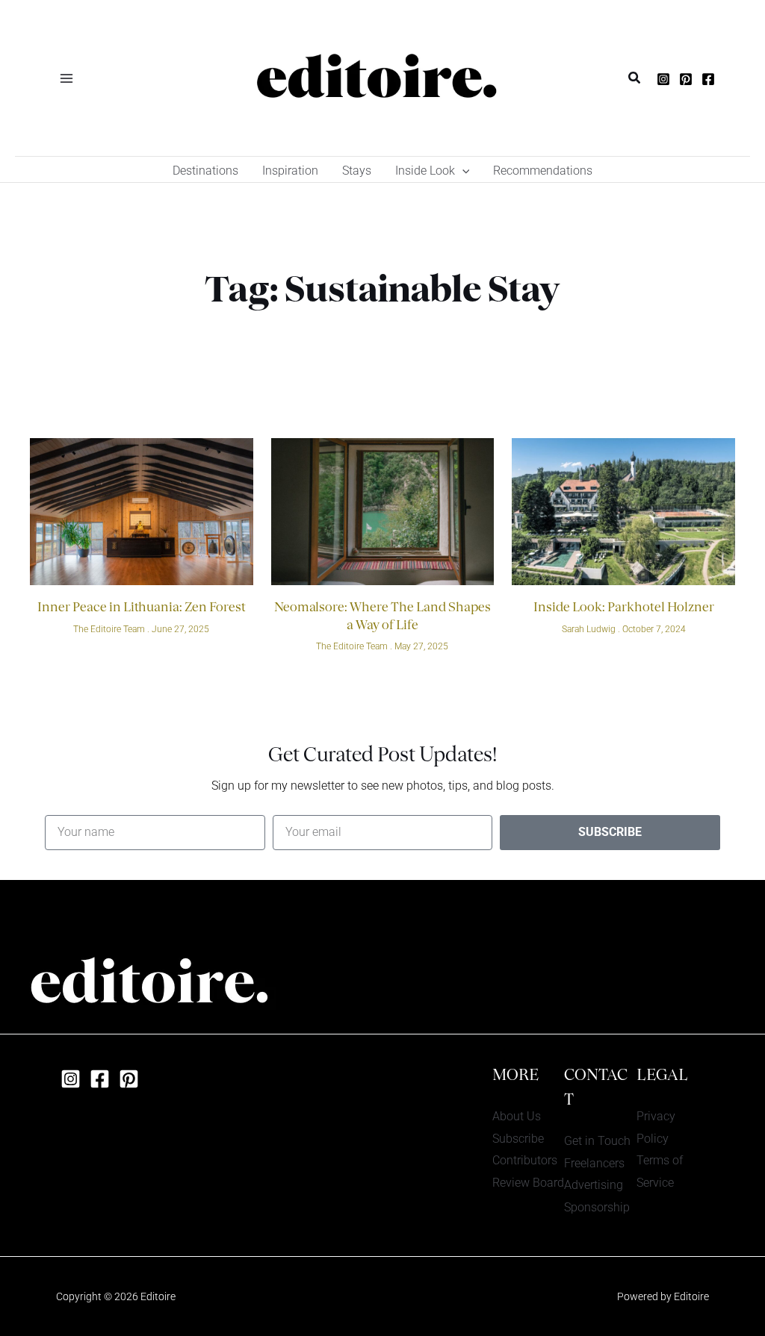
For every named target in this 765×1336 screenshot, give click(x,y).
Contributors (524, 1160)
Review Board (528, 1183)
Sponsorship (597, 1207)
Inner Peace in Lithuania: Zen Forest (141, 608)
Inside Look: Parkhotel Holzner (623, 608)
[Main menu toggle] (66, 77)
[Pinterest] (686, 79)
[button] (635, 78)
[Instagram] (663, 79)
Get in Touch (597, 1141)
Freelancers (594, 1163)
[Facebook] (708, 79)
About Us (516, 1116)
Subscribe (518, 1138)
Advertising (593, 1185)
